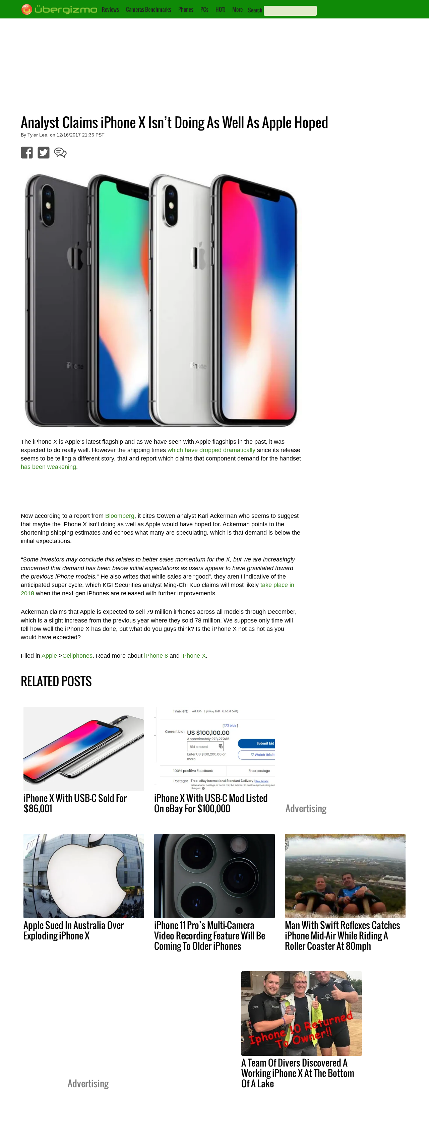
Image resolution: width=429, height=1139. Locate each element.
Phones (185, 9)
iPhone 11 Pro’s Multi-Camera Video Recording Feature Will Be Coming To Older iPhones (209, 935)
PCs (204, 9)
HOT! (220, 9)
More (237, 9)
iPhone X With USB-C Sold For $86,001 (75, 803)
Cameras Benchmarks (148, 9)
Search (255, 10)
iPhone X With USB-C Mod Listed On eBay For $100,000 (211, 803)
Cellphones (77, 655)
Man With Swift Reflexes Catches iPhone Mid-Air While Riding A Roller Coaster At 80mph (342, 935)
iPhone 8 (156, 655)
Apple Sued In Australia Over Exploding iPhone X (73, 930)
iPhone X (193, 655)
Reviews (110, 9)
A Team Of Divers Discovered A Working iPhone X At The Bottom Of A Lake (297, 1073)
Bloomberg (119, 515)
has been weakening (48, 467)
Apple (49, 655)
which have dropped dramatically (211, 450)
